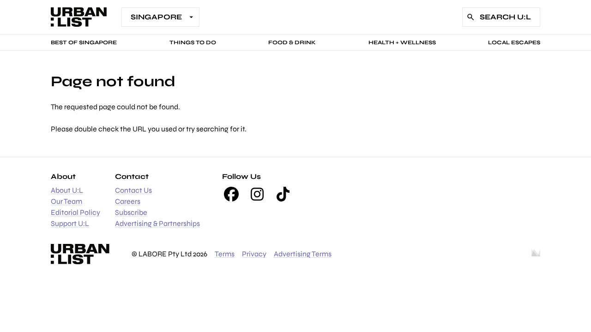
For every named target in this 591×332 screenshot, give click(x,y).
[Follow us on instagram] (257, 194)
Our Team (66, 201)
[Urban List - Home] (79, 17)
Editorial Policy (75, 212)
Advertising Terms (303, 253)
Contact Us (133, 190)
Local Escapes (514, 42)
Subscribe (131, 212)
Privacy (254, 253)
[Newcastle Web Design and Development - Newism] (535, 254)
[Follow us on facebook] (231, 194)
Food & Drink (292, 42)
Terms (225, 253)
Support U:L (70, 223)
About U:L (67, 190)
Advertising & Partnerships (157, 223)
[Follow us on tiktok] (283, 194)
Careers (127, 201)
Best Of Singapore (84, 42)
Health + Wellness (402, 42)
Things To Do (192, 42)
